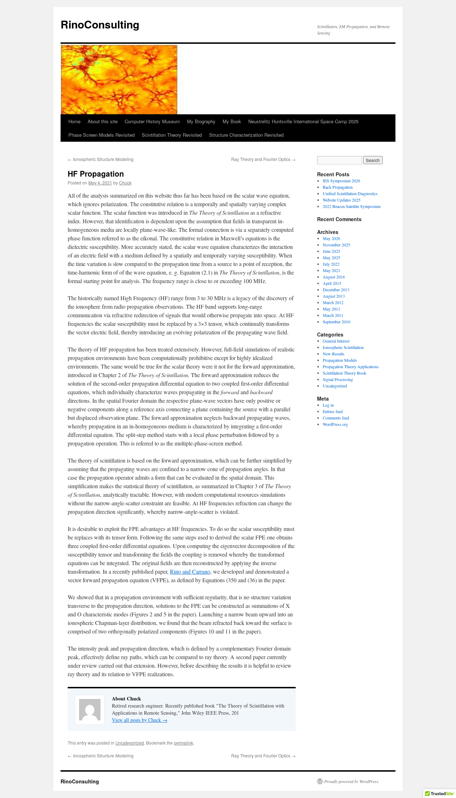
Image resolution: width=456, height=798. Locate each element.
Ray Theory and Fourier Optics (263, 159)
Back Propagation (338, 187)
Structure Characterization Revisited (246, 134)
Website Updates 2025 (342, 200)
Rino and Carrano (190, 571)
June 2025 (331, 251)
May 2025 (331, 257)
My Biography (201, 121)
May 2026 (331, 238)
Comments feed (336, 418)
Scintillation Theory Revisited (172, 134)
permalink (183, 743)
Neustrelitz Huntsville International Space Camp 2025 (303, 121)
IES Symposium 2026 (341, 180)
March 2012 (333, 302)
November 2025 (336, 244)
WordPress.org (335, 424)
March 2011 (333, 315)
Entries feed (333, 411)
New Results (333, 353)
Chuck (125, 182)
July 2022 (331, 264)
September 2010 (336, 321)
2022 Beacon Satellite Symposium (351, 206)
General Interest (336, 341)
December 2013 (336, 289)
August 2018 (334, 277)
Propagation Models (340, 360)
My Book (232, 121)
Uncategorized (129, 743)
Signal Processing (338, 379)
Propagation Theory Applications (351, 366)
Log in (328, 405)
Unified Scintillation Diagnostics (350, 193)
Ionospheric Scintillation (343, 347)
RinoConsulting (100, 24)
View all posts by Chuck (139, 719)
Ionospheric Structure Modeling (101, 159)
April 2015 (332, 283)
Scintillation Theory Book (344, 373)
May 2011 (331, 309)
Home (74, 121)
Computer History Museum (152, 121)
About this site (103, 121)
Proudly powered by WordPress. (351, 781)
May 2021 (331, 270)
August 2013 (334, 296)
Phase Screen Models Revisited (101, 134)
